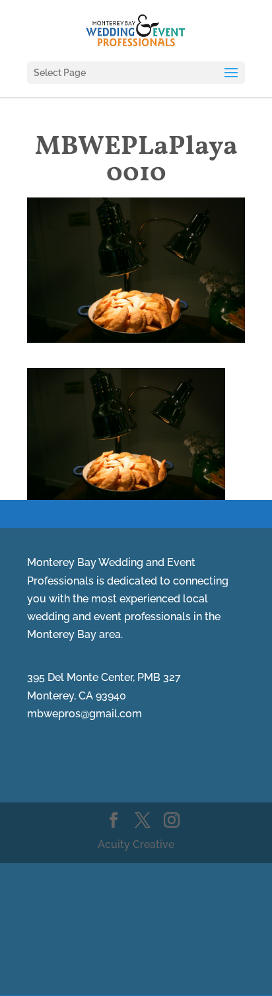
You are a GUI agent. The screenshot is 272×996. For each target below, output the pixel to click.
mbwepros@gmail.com (84, 713)
